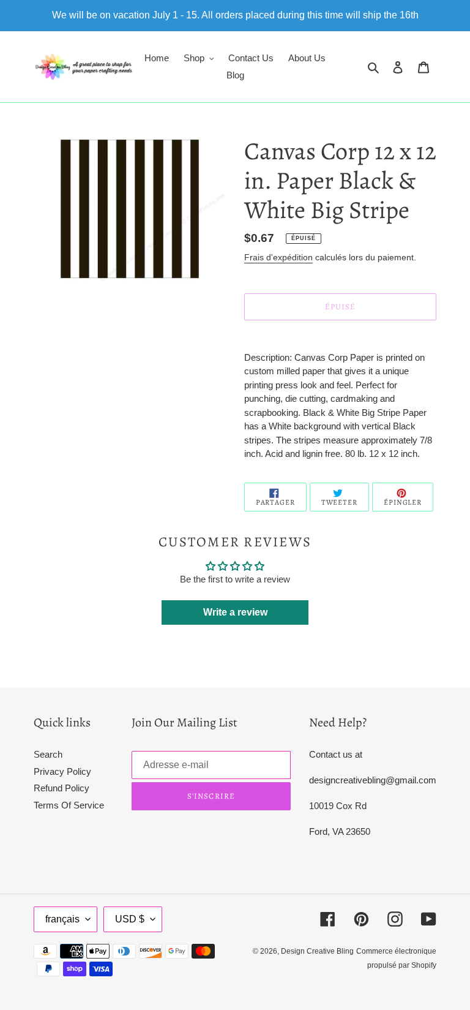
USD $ (129, 919)
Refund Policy (61, 788)
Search (48, 754)
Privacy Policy (62, 771)
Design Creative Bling (317, 951)
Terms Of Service (69, 805)
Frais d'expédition (278, 257)
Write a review (235, 612)
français (62, 919)
